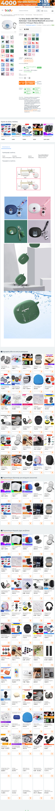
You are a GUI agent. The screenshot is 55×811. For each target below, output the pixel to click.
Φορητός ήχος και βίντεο (38, 14)
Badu (1, 14)
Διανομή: (20, 70)
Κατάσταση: (21, 63)
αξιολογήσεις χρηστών (31, 25)
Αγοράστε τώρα (22, 83)
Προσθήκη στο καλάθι (30, 83)
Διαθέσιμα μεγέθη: (21, 58)
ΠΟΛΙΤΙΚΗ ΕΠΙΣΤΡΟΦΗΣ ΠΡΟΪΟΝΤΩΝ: (21, 98)
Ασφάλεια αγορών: (21, 89)
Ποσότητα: (21, 77)
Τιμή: (20, 29)
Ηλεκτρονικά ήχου (28, 14)
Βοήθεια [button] (37, 7)
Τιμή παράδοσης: (21, 74)
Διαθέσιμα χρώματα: (21, 34)
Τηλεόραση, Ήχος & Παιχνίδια (19, 14)
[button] (2, 10)
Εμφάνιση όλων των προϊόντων (7, 479)
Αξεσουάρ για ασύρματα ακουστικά (8, 15)
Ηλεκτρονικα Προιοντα (8, 14)
